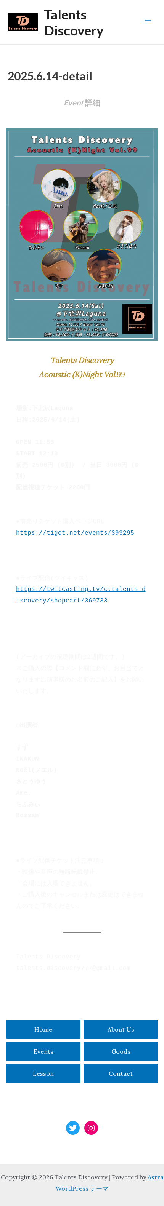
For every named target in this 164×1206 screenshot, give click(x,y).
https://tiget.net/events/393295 (75, 533)
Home (43, 1029)
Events (43, 1051)
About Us (121, 1029)
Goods (120, 1051)
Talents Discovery (74, 22)
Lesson (43, 1073)
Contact (121, 1073)
